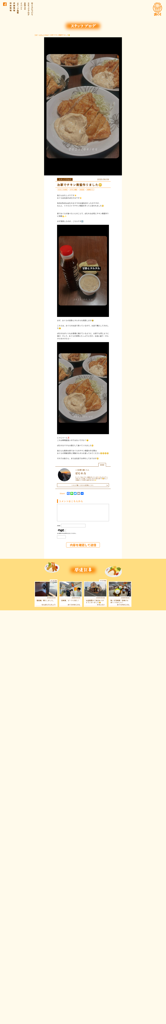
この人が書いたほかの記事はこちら (82, 485)
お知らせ (25, 6)
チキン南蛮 (74, 189)
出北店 (82, 189)
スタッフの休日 (63, 189)
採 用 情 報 (10, 6)
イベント (21, 6)
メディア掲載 (18, 8)
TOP (36, 35)
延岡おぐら (91, 189)
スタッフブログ (28, 9)
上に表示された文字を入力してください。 (67, 533)
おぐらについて (32, 9)
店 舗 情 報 (14, 6)
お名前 (58, 525)
